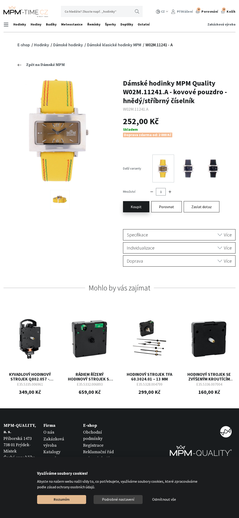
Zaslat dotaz (201, 206)
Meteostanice (72, 24)
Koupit (136, 206)
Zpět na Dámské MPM (45, 64)
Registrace (93, 445)
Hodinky (19, 24)
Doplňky (126, 24)
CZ (163, 11)
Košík (229, 11)
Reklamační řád (98, 452)
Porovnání (208, 11)
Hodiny (36, 24)
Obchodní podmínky (92, 435)
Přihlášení (184, 11)
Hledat (137, 11)
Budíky (51, 24)
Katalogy (51, 452)
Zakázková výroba (221, 24)
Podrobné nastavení (118, 499)
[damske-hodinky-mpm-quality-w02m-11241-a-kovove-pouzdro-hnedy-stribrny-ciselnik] (60, 131)
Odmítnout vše (164, 499)
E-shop (24, 44)
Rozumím (62, 499)
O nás (48, 432)
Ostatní (144, 24)
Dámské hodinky (68, 44)
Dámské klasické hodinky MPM (114, 44)
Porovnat (166, 206)
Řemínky (93, 24)
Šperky (110, 24)
